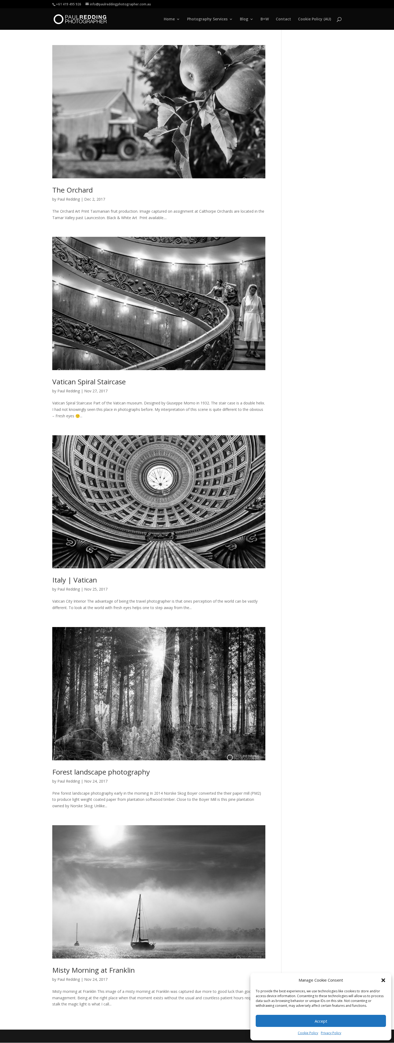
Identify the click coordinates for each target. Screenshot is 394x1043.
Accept (321, 1021)
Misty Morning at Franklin (93, 970)
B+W (265, 19)
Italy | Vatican (74, 580)
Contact (283, 19)
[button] (383, 980)
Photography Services (207, 19)
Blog (244, 19)
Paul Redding (68, 199)
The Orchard (72, 190)
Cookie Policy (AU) (314, 19)
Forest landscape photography (101, 772)
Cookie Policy (308, 1033)
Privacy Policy (331, 1033)
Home (169, 19)
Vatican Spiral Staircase (89, 381)
